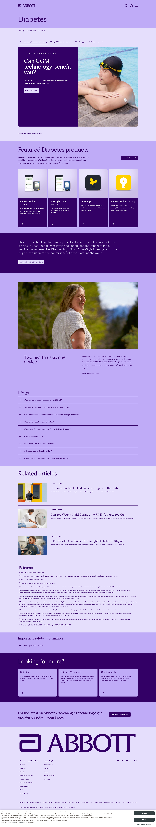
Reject (144, 819)
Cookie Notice (11, 822)
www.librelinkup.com (32, 596)
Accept (144, 813)
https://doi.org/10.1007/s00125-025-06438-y (57, 625)
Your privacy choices (144, 824)
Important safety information (30, 133)
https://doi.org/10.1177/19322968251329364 (60, 615)
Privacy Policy (22, 822)
